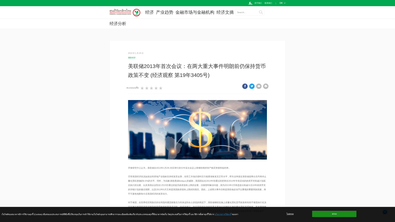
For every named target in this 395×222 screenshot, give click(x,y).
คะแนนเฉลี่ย (133, 87)
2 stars (147, 88)
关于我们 (258, 3)
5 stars (161, 88)
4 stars (156, 88)
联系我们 (268, 3)
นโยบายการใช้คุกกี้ (223, 214)
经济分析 (118, 23)
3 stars (151, 88)
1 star (142, 88)
